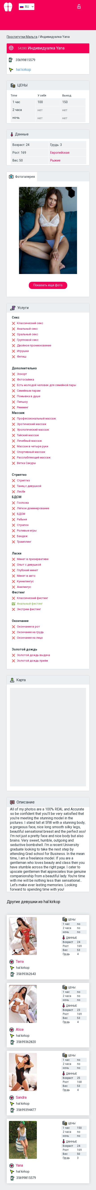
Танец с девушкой (29, 486)
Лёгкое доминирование (33, 508)
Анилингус (24, 587)
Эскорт (22, 374)
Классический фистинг (32, 598)
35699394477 (26, 1110)
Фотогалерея (25, 176)
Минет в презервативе (32, 559)
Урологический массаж (33, 429)
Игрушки (23, 351)
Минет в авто (26, 575)
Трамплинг (24, 541)
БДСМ (21, 513)
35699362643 (26, 974)
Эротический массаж (31, 424)
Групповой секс (27, 339)
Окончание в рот (28, 626)
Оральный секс (27, 334)
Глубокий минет (27, 570)
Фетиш (21, 356)
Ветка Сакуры (26, 463)
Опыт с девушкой (29, 564)
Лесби (21, 491)
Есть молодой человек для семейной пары (46, 385)
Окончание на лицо (30, 637)
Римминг (22, 407)
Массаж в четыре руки (32, 446)
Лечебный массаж (29, 440)
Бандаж (22, 536)
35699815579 (25, 60)
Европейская (59, 152)
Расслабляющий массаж (33, 457)
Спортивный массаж (31, 452)
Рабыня (22, 519)
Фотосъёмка (25, 379)
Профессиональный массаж (36, 418)
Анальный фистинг (30, 603)
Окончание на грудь (30, 632)
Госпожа (23, 502)
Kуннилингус (25, 581)
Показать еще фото (48, 285)
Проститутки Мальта (22, 37)
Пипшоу (22, 401)
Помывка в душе (28, 396)
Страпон (23, 525)
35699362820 (26, 1042)
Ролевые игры (27, 530)
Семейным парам (28, 390)
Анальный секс (27, 328)
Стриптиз (23, 480)
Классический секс (30, 323)
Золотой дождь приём (32, 660)
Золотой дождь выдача (33, 655)
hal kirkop (23, 69)
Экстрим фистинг (29, 609)
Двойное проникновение (34, 345)
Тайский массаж (28, 435)
